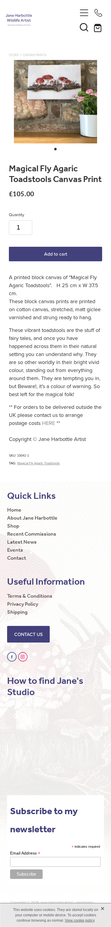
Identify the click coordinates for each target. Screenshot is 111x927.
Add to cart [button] (55, 254)
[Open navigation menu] (84, 13)
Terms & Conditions (29, 596)
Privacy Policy (22, 604)
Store (14, 55)
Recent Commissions (31, 534)
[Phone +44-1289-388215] (98, 13)
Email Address (25, 853)
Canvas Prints (34, 55)
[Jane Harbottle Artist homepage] (41, 20)
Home (14, 510)
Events (15, 550)
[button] (84, 27)
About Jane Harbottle (32, 518)
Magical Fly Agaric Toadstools (38, 463)
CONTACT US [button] (28, 634)
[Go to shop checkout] (98, 27)
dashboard (84, 902)
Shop (13, 526)
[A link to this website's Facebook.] (12, 657)
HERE (48, 423)
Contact (16, 558)
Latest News (22, 542)
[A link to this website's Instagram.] (23, 657)
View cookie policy (80, 920)
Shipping (17, 612)
